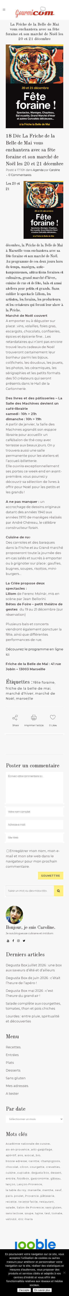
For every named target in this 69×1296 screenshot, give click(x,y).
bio (38, 1155)
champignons (50, 1161)
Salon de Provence (30, 1207)
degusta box (40, 1172)
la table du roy (16, 1190)
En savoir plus (42, 1290)
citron (24, 1166)
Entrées (12, 1055)
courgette (37, 1166)
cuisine (11, 1172)
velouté (11, 1219)
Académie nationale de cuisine (28, 1143)
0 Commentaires (19, 175)
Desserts (13, 1070)
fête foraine (44, 682)
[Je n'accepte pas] (64, 1273)
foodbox (23, 1178)
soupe (29, 1213)
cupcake (23, 1172)
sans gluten (53, 1207)
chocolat (12, 1166)
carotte (34, 1161)
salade (10, 1207)
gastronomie (40, 1178)
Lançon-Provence (29, 1184)
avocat (29, 1155)
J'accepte (24, 1290)
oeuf (58, 1190)
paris (9, 1195)
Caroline (54, 170)
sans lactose (14, 1213)
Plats (10, 1063)
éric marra (25, 1219)
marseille (24, 698)
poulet (19, 1195)
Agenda (38, 170)
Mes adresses (17, 1086)
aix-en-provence (18, 1149)
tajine (39, 1213)
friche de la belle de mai (28, 688)
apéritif (11, 1155)
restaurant (46, 1201)
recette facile (28, 1201)
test (47, 1213)
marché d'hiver (20, 693)
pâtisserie (47, 1195)
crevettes (53, 1166)
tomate (57, 1213)
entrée (11, 1178)
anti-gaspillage (41, 1149)
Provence (32, 1195)
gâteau (55, 1178)
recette (11, 1201)
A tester (12, 1093)
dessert (56, 1172)
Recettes (13, 1047)
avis (20, 1155)
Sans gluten (16, 1078)
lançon (10, 1184)
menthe (47, 1190)
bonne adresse (16, 1161)
